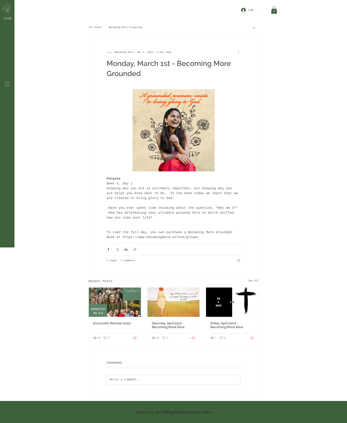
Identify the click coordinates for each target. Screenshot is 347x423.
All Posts (95, 27)
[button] (7, 84)
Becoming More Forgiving (125, 27)
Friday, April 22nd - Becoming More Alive (226, 325)
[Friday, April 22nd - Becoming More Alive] (232, 302)
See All (253, 280)
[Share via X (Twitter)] (117, 249)
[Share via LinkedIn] (126, 249)
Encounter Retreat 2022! (112, 323)
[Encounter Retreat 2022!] (115, 302)
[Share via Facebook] (108, 249)
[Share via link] (135, 249)
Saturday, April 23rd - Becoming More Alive (168, 325)
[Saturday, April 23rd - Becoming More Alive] (173, 302)
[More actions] (238, 52)
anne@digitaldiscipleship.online (184, 412)
